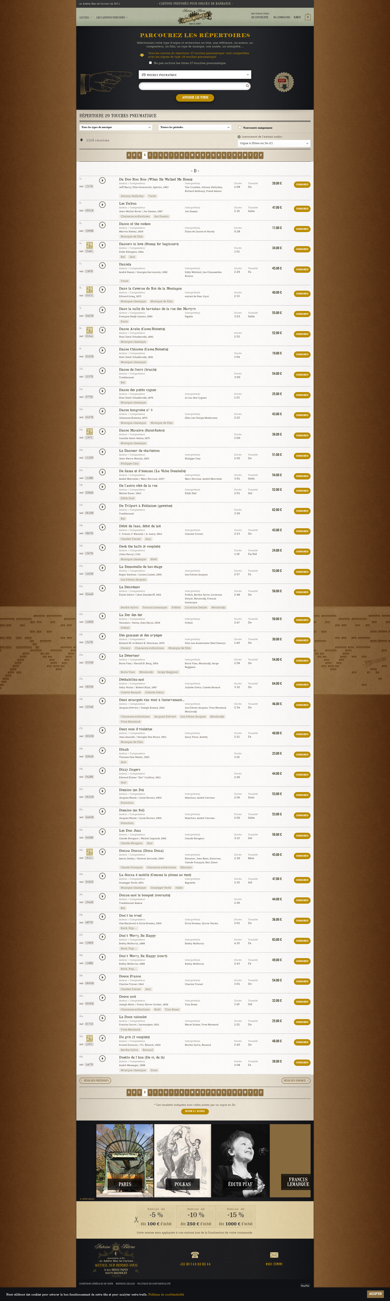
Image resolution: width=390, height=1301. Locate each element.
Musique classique (133, 301)
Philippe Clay (130, 463)
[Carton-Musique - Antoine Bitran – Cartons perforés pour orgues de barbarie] (195, 17)
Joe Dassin (161, 216)
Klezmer (186, 867)
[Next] (300, 1160)
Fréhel (176, 607)
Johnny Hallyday (132, 196)
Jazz (132, 257)
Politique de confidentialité (153, 1283)
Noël (154, 559)
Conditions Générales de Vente (96, 1283)
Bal (123, 257)
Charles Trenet (131, 539)
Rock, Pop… (129, 928)
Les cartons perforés (110, 17)
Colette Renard (131, 692)
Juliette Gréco (154, 692)
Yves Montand (130, 721)
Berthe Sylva (129, 607)
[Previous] (89, 1160)
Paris (124, 321)
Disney (125, 648)
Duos (154, 1070)
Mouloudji (218, 607)
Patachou (127, 802)
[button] (292, 17)
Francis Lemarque (155, 607)
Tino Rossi (172, 1009)
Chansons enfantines (135, 216)
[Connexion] (260, 21)
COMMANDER (302, 185)
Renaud (148, 1050)
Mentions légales (125, 1283)
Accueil (84, 17)
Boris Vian (128, 672)
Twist (152, 196)
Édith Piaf (127, 498)
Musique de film (132, 236)
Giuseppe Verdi (161, 887)
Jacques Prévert (165, 716)
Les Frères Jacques (133, 579)
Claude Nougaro (131, 843)
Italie (179, 887)
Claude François (131, 867)
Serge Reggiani (168, 672)
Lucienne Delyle (196, 607)
